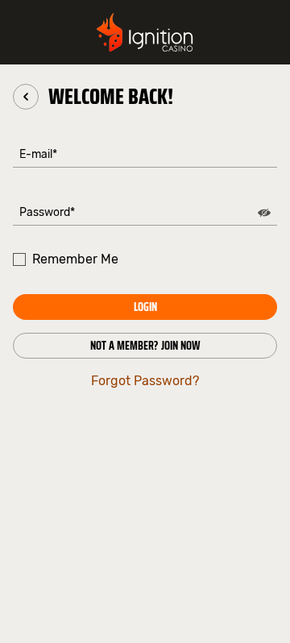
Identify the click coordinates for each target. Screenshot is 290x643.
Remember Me (75, 259)
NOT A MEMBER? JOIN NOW (145, 346)
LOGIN (145, 307)
